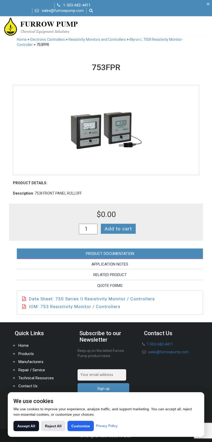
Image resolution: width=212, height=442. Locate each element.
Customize (80, 426)
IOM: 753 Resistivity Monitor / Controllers (74, 306)
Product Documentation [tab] (110, 253)
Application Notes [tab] (110, 264)
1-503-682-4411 (76, 5)
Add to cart (118, 229)
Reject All (53, 426)
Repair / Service (31, 370)
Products (26, 353)
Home (22, 39)
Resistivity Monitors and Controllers (97, 39)
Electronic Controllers (47, 39)
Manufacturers (30, 361)
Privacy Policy (107, 426)
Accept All (26, 426)
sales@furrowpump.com (63, 10)
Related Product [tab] (110, 274)
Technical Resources (36, 378)
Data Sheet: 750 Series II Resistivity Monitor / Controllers (92, 298)
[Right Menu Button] (208, 4)
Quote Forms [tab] (110, 285)
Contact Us (27, 386)
